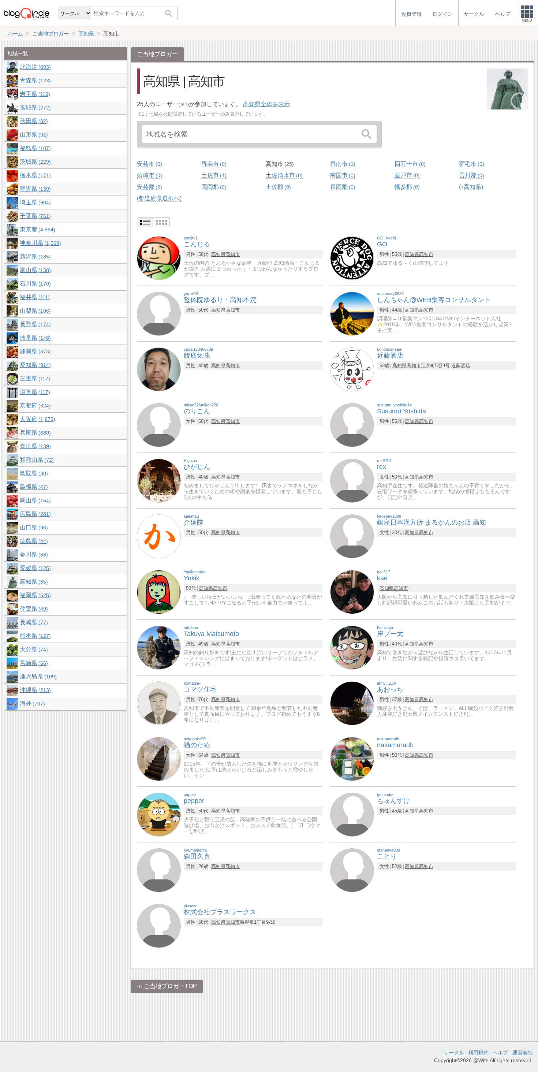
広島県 (34, 514)
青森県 (34, 80)
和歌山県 (36, 460)
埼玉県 (34, 202)
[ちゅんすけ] (352, 814)
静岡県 (34, 351)
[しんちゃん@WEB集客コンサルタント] (352, 313)
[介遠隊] (159, 536)
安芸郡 (148, 187)
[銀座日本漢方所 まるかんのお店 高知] (352, 536)
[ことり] (352, 870)
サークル (454, 1053)
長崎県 (33, 622)
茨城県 (34, 162)
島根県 (33, 487)
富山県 (34, 270)
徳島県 (33, 541)
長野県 (34, 324)
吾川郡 (470, 175)
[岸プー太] (352, 647)
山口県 (33, 527)
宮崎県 (33, 663)
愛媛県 (34, 568)
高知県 (218, 254)
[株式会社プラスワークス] (159, 926)
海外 (31, 703)
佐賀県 (33, 609)
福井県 (34, 297)
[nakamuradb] (352, 759)
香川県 (33, 554)
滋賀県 (34, 392)
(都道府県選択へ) (159, 198)
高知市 (279, 164)
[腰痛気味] (159, 369)
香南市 (342, 164)
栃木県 (34, 175)
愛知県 (34, 365)
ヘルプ (500, 1053)
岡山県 (34, 500)
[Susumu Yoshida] (352, 425)
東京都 (36, 229)
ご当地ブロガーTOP (170, 986)
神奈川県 (39, 243)
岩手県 (34, 94)
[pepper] (159, 814)
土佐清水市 (283, 175)
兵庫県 (34, 432)
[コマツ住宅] (159, 703)
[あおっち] (352, 703)
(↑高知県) (471, 187)
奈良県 (34, 446)
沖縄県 (34, 690)
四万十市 (409, 164)
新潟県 (34, 256)
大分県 (33, 649)
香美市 (213, 164)
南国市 (342, 175)
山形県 (33, 134)
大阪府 (36, 419)
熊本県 (34, 636)
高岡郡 (213, 187)
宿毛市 (470, 164)
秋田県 (33, 121)
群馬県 (34, 189)
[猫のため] (159, 759)
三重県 (34, 378)
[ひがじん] (159, 480)
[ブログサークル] (26, 13)
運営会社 (522, 1053)
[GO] (352, 258)
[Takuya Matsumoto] (159, 647)
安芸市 (148, 164)
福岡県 (34, 595)
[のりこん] (159, 425)
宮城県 (34, 107)
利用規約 (478, 1053)
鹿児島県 (37, 676)
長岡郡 (342, 187)
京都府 (34, 405)
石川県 (34, 283)
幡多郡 (406, 187)
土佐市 (213, 175)
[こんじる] (159, 258)
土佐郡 (277, 187)
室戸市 (406, 175)
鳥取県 (33, 473)
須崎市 (148, 175)
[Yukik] (159, 592)
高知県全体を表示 (266, 104)
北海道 (34, 67)
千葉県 (34, 216)
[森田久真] (159, 870)
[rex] (352, 480)
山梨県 (34, 311)
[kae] (352, 592)
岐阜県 (34, 338)
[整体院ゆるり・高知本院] (159, 313)
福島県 (34, 148)
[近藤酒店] (352, 369)
